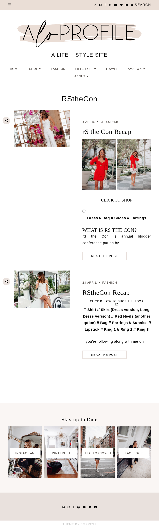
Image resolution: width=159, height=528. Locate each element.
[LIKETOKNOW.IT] (98, 477)
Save (9, 143)
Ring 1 (110, 329)
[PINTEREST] (61, 477)
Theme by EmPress (79, 524)
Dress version (125, 310)
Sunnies (139, 323)
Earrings (138, 218)
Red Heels (124, 316)
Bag (106, 218)
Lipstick (92, 329)
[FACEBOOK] (134, 477)
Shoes (120, 218)
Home (15, 68)
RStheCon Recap (106, 292)
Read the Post (104, 256)
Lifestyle (84, 68)
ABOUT (80, 76)
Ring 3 (143, 329)
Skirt (105, 310)
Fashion (58, 68)
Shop (34, 68)
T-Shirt (90, 310)
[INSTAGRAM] (25, 477)
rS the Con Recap (106, 131)
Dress (92, 218)
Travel (112, 68)
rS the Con (95, 236)
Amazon (135, 68)
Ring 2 (126, 329)
